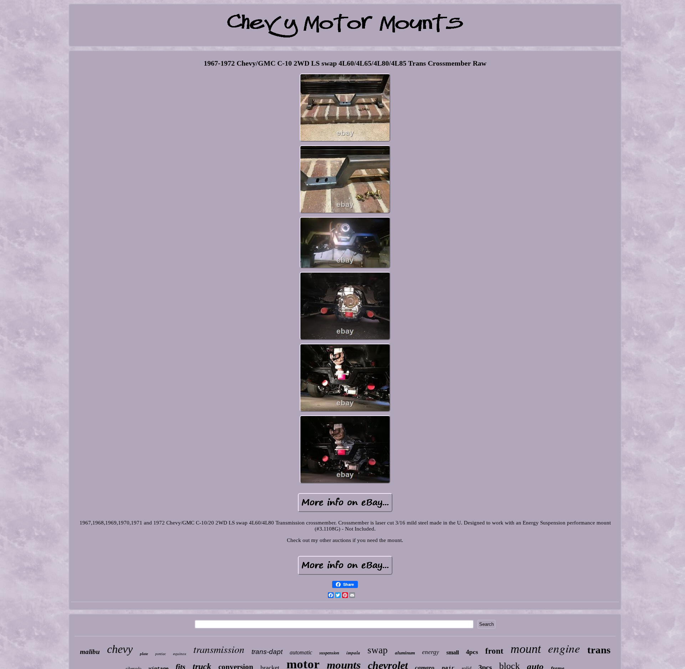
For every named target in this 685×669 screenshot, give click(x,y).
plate (144, 654)
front (494, 651)
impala (353, 652)
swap (377, 650)
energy (430, 652)
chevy (120, 649)
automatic (301, 652)
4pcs (472, 651)
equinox (179, 654)
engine (564, 648)
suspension (329, 652)
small (452, 652)
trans (598, 649)
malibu (90, 651)
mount (526, 648)
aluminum (405, 652)
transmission (218, 649)
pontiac (160, 654)
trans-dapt (267, 651)
